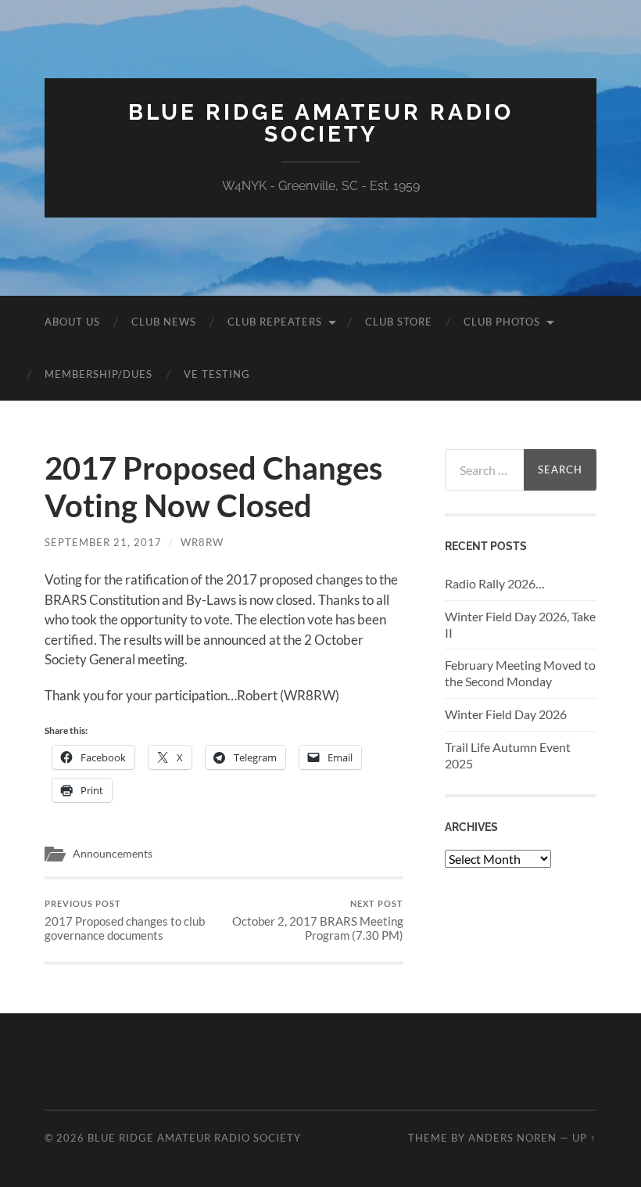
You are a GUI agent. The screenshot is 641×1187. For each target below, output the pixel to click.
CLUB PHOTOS (502, 321)
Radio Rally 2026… (495, 583)
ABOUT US (72, 321)
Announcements (112, 853)
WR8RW (202, 542)
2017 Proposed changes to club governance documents (125, 920)
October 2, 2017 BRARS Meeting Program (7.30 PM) (317, 920)
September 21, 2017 (103, 542)
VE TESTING (217, 374)
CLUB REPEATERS (274, 321)
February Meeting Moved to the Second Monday (520, 673)
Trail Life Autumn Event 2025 (508, 755)
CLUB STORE (398, 321)
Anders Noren (512, 1137)
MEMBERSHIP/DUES (98, 374)
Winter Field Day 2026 (506, 714)
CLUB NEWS (163, 321)
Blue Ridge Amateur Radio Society (321, 123)
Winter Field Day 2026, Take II (520, 624)
